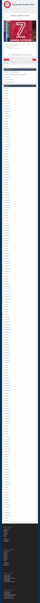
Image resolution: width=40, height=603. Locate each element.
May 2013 (6, 492)
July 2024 (6, 151)
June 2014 (6, 459)
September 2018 (8, 329)
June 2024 (6, 154)
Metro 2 (5, 536)
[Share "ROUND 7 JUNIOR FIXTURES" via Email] (29, 55)
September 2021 (8, 238)
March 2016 (7, 405)
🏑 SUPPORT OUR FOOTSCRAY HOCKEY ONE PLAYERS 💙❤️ (15, 74)
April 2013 (6, 494)
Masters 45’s (6, 565)
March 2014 (7, 466)
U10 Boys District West (8, 596)
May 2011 (6, 520)
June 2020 (6, 276)
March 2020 (7, 283)
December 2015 (7, 413)
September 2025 (8, 116)
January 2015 (7, 441)
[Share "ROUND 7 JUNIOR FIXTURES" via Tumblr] (18, 55)
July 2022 (6, 212)
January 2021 (7, 258)
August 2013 (7, 484)
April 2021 (6, 250)
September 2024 (8, 146)
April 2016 (6, 403)
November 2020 (7, 263)
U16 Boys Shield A (7, 575)
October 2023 (7, 174)
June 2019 (6, 306)
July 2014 (6, 456)
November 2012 (7, 507)
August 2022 (7, 210)
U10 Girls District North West (9, 598)
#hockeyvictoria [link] (17, 48)
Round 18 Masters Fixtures (10, 82)
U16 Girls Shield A (7, 576)
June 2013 (6, 489)
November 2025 (7, 111)
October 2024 (7, 144)
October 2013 (7, 479)
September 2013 (8, 482)
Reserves (5, 530)
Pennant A (6, 531)
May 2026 (6, 95)
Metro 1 (5, 535)
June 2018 (6, 337)
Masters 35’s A (6, 562)
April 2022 (6, 220)
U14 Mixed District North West (9, 581)
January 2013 (7, 502)
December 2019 (7, 291)
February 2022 (7, 225)
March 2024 (7, 161)
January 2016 (7, 410)
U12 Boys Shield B (7, 592)
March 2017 (7, 375)
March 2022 (7, 222)
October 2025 (7, 113)
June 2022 (6, 215)
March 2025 (7, 131)
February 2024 (7, 164)
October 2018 (7, 327)
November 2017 (7, 355)
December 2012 (7, 504)
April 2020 (6, 281)
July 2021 (6, 243)
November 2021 (7, 233)
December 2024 (7, 139)
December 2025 (7, 108)
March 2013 (7, 497)
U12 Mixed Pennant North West (9, 594)
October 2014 (7, 449)
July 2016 (6, 395)
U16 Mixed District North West (9, 578)
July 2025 (6, 121)
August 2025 (7, 118)
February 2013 (7, 499)
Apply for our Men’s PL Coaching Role (11, 71)
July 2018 (6, 334)
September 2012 (8, 512)
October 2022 (7, 205)
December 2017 (7, 352)
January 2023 (7, 197)
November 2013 (7, 477)
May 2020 (6, 278)
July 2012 (6, 517)
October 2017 (7, 357)
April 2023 (6, 189)
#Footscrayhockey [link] (9, 48)
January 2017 (7, 380)
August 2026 (7, 88)
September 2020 (8, 268)
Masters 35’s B (6, 563)
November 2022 (7, 202)
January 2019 (7, 319)
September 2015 (8, 421)
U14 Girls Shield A (7, 580)
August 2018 (7, 332)
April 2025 (6, 128)
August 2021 (7, 240)
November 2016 (7, 385)
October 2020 (7, 266)
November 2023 (7, 172)
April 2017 (6, 372)
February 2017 (7, 377)
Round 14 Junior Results (9, 79)
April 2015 (6, 433)
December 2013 (7, 474)
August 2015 (7, 423)
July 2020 (6, 273)
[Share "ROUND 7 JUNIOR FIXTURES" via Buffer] (25, 55)
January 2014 (7, 471)
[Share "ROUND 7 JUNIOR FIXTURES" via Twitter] (14, 55)
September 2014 (8, 451)
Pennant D (6, 534)
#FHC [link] (13, 48)
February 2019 (7, 316)
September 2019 (8, 299)
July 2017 (6, 365)
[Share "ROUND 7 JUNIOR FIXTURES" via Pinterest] (21, 55)
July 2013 (6, 487)
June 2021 (6, 245)
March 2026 (7, 100)
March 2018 (7, 344)
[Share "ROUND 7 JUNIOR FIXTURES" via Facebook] (12, 55)
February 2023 (7, 194)
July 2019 (6, 304)
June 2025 (6, 123)
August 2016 (7, 393)
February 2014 (7, 469)
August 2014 (7, 454)
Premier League (6, 529)
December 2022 (7, 200)
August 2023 (7, 179)
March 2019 (7, 314)
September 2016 (8, 390)
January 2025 (7, 136)
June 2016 (6, 398)
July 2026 (6, 90)
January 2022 (7, 227)
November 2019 (7, 294)
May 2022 (6, 217)
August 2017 (7, 362)
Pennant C (6, 556)
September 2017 (8, 360)
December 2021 (7, 230)
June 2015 (6, 428)
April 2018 (6, 342)
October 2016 (7, 388)
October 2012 (7, 510)
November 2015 (7, 416)
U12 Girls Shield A (7, 593)
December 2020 (7, 261)
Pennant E (6, 559)
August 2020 (7, 271)
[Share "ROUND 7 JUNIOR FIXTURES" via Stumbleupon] (27, 55)
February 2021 (7, 255)
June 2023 (6, 184)
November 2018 (7, 324)
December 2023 (7, 169)
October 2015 (7, 418)
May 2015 (6, 431)
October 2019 (7, 296)
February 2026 (7, 103)
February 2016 (7, 408)
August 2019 (7, 301)
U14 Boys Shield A (7, 579)
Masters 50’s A (6, 540)
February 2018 (7, 347)
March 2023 (7, 192)
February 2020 (7, 286)
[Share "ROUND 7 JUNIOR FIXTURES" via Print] (31, 55)
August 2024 (7, 149)
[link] (10, 46)
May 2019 (6, 309)
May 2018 (6, 339)
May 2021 (6, 248)
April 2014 (6, 464)
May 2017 (6, 370)
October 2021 (7, 235)
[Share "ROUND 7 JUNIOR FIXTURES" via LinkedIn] (23, 55)
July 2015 (6, 426)
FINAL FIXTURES (7, 77)
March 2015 (7, 436)
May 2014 (6, 461)
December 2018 (7, 322)
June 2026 (6, 93)
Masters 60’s (6, 541)
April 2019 (6, 311)
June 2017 (6, 367)
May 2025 (6, 126)
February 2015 (7, 438)
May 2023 (6, 187)
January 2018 (7, 349)
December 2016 (7, 382)
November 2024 (7, 141)
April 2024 (6, 159)
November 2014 (7, 446)
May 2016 (6, 400)
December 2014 (7, 443)
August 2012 (7, 515)
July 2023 (6, 182)
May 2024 (6, 156)
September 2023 (8, 177)
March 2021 (7, 253)
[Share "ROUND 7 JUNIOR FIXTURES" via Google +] (16, 55)
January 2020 (7, 288)
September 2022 (8, 207)
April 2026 (6, 98)
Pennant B (6, 532)
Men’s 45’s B (6, 538)
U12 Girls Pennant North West (9, 595)
